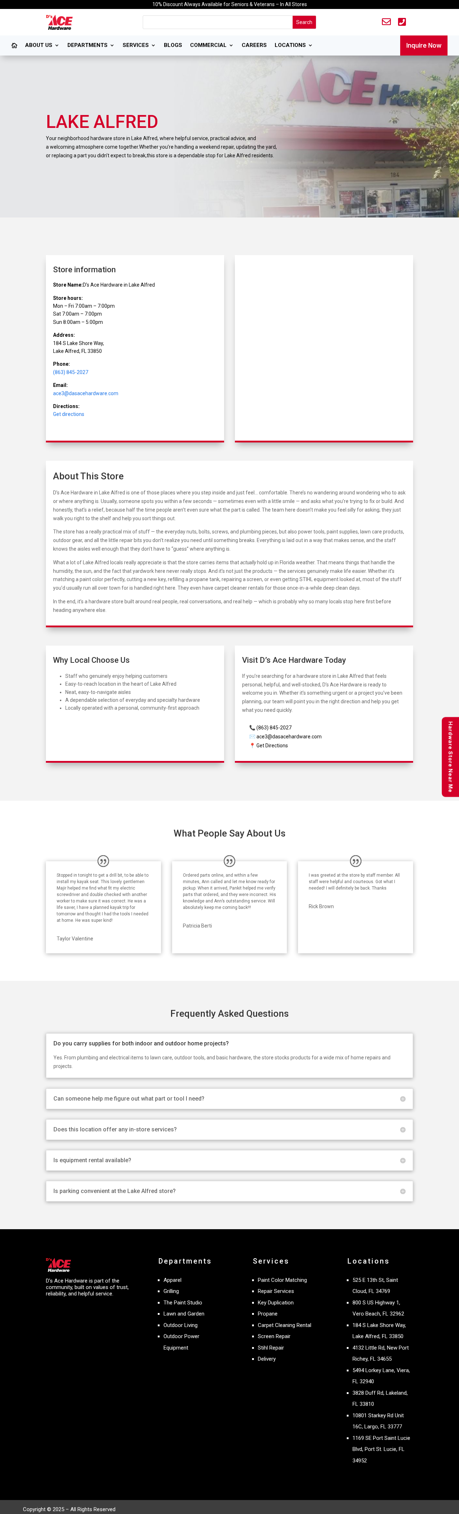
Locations (290, 45)
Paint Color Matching (282, 1280)
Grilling (171, 1291)
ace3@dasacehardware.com (85, 393)
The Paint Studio (183, 1302)
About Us (38, 45)
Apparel (172, 1280)
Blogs (173, 45)
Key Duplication (276, 1302)
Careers (254, 45)
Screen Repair (274, 1336)
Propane (268, 1314)
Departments (87, 45)
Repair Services (276, 1291)
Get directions (68, 414)
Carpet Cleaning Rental (284, 1325)
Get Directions (272, 745)
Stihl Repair (271, 1348)
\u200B (14, 49)
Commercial (208, 45)
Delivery (267, 1359)
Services (136, 45)
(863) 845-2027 (70, 372)
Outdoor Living (181, 1325)
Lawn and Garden (184, 1314)
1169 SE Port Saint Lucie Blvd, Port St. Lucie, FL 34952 (381, 1449)
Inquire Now (423, 45)
